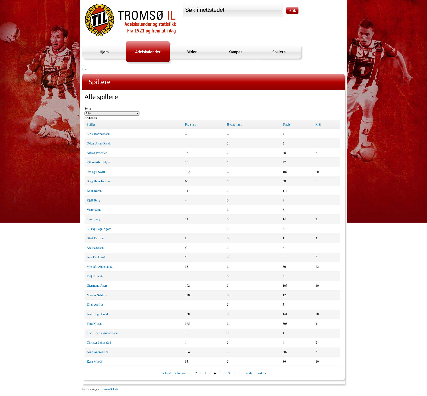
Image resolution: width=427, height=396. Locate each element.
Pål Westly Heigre (98, 162)
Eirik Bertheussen (98, 134)
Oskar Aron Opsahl (99, 143)
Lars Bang (93, 219)
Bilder (191, 52)
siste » (262, 373)
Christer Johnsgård (99, 342)
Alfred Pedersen (97, 153)
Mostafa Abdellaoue (99, 266)
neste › (250, 373)
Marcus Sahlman (97, 295)
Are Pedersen (95, 248)
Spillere (279, 52)
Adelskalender (148, 52)
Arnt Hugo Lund (97, 314)
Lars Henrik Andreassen (102, 333)
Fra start (190, 124)
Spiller (91, 124)
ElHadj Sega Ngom (99, 229)
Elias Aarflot (95, 304)
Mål (318, 124)
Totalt (286, 124)
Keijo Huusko (95, 276)
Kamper (235, 52)
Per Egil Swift (96, 172)
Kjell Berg (93, 200)
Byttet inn (233, 124)
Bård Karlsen (95, 238)
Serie (88, 108)
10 (234, 373)
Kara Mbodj (94, 361)
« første (167, 373)
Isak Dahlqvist (96, 257)
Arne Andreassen (98, 352)
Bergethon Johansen (99, 181)
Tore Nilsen (94, 323)
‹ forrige (180, 373)
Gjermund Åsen (97, 285)
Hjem (104, 52)
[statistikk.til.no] (130, 36)
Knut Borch (94, 191)
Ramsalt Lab (110, 389)
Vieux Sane (94, 209)
